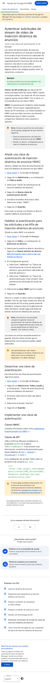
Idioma (8, 676)
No (30, 527)
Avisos (33, 9)
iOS (22, 452)
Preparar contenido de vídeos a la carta (23, 610)
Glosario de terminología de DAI (20, 615)
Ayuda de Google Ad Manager (20, 3)
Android (30, 452)
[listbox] (11, 679)
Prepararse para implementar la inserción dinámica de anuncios (23, 595)
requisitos (9, 19)
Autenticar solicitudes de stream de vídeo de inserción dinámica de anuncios (26, 621)
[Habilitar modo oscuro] (22, 678)
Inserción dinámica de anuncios (20, 589)
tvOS (22, 455)
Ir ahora (7, 664)
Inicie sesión (12, 173)
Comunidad (24, 9)
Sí (19, 527)
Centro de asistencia (10, 9)
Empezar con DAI (11, 583)
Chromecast (10, 455)
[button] (4, 3)
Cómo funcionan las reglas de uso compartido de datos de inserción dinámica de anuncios (26, 629)
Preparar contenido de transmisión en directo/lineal (21, 603)
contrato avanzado (31, 17)
